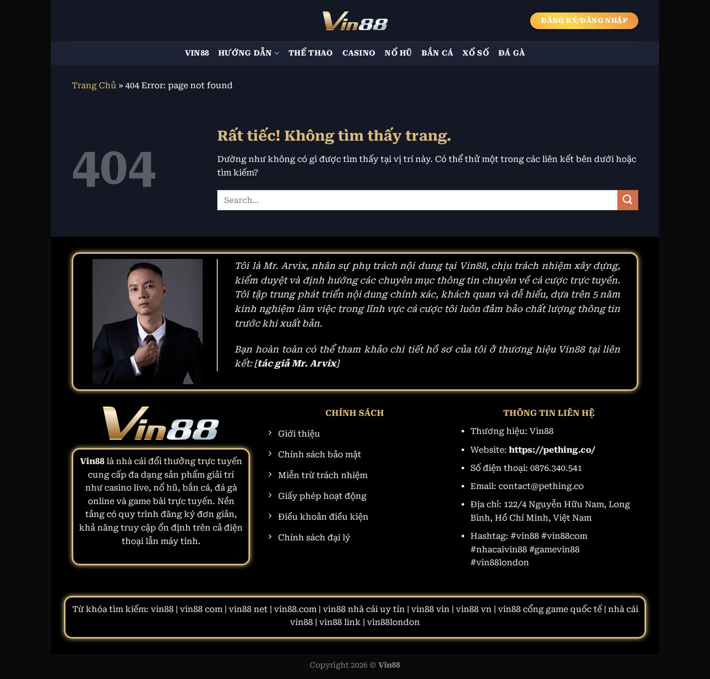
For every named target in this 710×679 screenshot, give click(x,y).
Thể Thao (310, 53)
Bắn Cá (438, 53)
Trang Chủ (94, 85)
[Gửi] (627, 200)
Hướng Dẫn (245, 53)
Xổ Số (476, 53)
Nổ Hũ (398, 53)
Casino (359, 53)
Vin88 (197, 53)
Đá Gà (511, 53)
